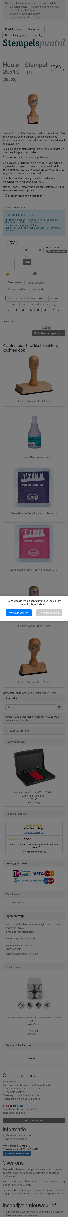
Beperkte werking (49, 613)
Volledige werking (18, 613)
